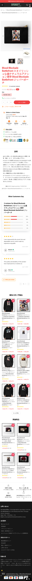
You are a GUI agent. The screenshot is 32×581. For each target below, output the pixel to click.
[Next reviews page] (28, 283)
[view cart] (30, 5)
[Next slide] (29, 36)
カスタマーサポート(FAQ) (7, 550)
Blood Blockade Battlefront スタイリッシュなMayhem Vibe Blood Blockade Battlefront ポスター (23, 317)
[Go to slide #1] (12, 61)
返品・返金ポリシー (6, 545)
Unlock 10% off (3, 574)
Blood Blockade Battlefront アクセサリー (18, 10)
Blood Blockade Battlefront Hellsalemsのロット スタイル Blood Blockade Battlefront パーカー (23, 402)
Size (3, 92)
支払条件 (3, 543)
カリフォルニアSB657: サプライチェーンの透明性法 (14, 533)
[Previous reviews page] (20, 283)
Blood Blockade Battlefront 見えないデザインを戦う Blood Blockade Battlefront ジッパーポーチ (8, 441)
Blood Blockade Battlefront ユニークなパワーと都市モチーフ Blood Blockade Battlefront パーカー (8, 344)
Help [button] (29, 579)
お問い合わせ (4, 547)
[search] (27, 5)
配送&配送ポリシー (6, 540)
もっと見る (16, 413)
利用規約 (3, 526)
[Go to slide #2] (20, 61)
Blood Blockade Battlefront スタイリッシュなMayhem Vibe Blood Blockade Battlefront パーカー (8, 317)
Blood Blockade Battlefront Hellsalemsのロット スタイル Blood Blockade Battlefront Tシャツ (23, 344)
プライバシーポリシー (7, 528)
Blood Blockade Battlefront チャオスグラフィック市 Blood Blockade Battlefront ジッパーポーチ (23, 470)
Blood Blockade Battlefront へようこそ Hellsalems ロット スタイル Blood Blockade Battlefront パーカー (8, 402)
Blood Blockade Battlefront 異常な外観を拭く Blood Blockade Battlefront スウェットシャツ (23, 372)
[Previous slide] (3, 36)
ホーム (3, 10)
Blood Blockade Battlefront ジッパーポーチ (14, 12)
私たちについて (5, 524)
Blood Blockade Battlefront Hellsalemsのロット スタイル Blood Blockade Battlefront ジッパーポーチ (8, 470)
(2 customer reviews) (14, 86)
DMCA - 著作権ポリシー (7, 531)
